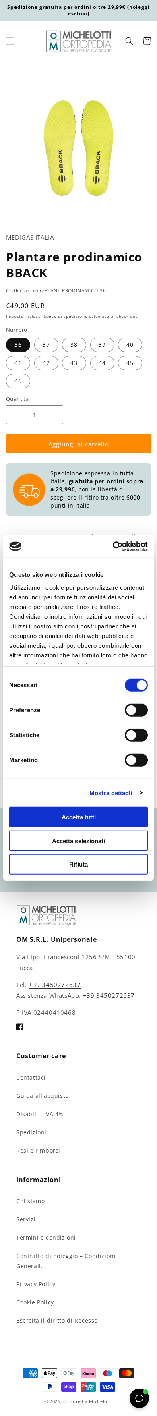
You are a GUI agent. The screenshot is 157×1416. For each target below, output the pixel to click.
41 (18, 363)
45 (130, 363)
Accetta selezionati (78, 840)
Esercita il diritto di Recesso (57, 1320)
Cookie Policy (35, 1302)
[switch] (136, 710)
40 (130, 344)
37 (46, 344)
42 (46, 363)
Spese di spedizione (65, 316)
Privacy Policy (35, 1284)
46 (18, 381)
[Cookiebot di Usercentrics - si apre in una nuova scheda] (113, 546)
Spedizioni (31, 1132)
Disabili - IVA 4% (40, 1114)
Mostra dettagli (110, 792)
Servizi (25, 1219)
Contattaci (31, 1077)
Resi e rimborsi (38, 1150)
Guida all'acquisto (42, 1095)
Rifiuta (78, 864)
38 (74, 344)
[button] (10, 41)
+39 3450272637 (55, 985)
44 (102, 363)
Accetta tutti (79, 817)
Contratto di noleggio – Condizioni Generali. (66, 1261)
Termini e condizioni (46, 1237)
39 (102, 344)
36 (18, 344)
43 (74, 363)
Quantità (17, 398)
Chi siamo (30, 1201)
